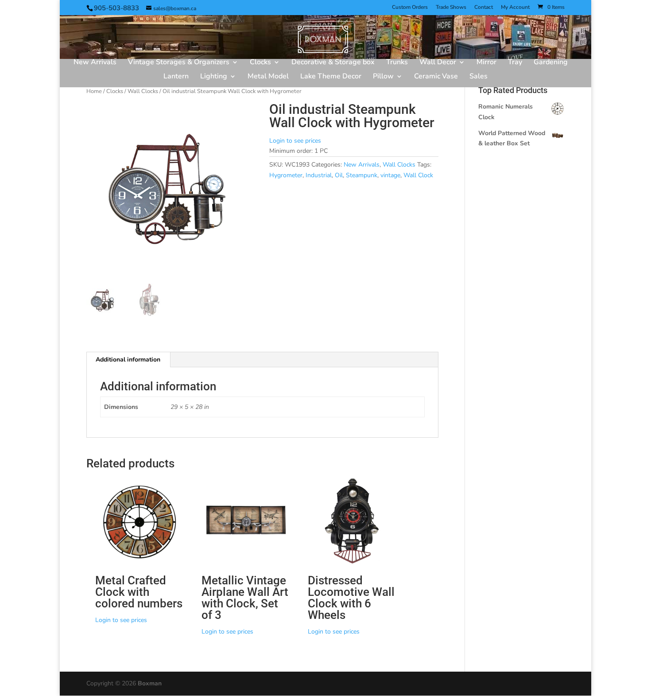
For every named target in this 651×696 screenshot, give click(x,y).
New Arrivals (95, 63)
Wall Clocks (143, 91)
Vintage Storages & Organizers (178, 63)
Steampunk (361, 175)
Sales (478, 77)
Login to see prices (295, 140)
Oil (339, 175)
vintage (390, 175)
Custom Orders (410, 7)
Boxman (150, 683)
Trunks (397, 63)
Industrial (319, 175)
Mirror (486, 63)
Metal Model (268, 77)
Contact (483, 7)
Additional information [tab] (128, 359)
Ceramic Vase (436, 77)
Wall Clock (418, 175)
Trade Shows (451, 7)
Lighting (213, 77)
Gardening (551, 63)
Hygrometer (285, 175)
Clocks (260, 63)
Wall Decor (437, 63)
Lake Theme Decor (330, 77)
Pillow (383, 77)
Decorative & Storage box (333, 63)
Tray (515, 63)
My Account (515, 7)
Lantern (176, 77)
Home (94, 91)
